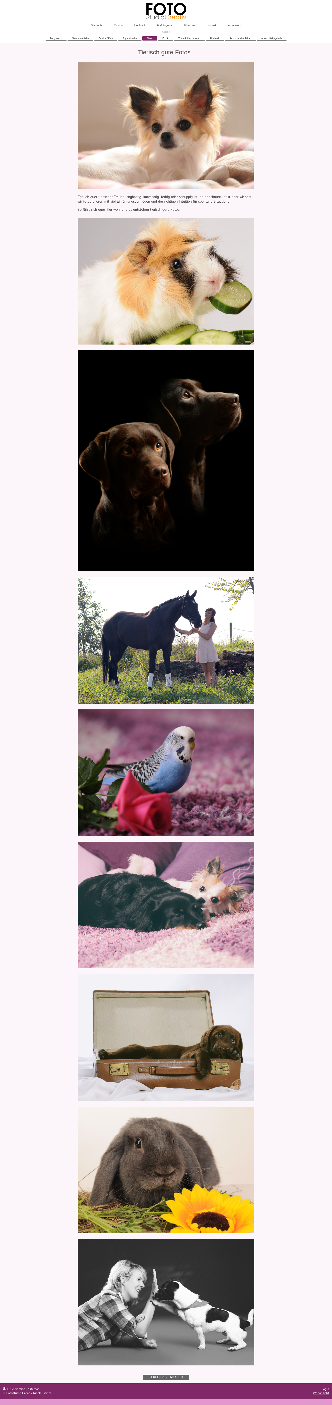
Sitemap (34, 1389)
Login (325, 1389)
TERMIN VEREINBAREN (166, 1377)
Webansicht (321, 1393)
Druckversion (16, 1389)
